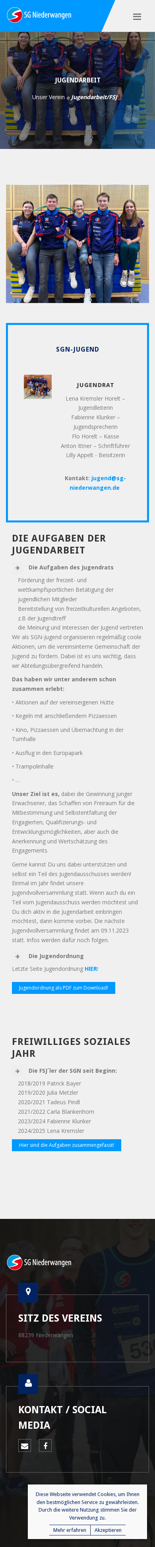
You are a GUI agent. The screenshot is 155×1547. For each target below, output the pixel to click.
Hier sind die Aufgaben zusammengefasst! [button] (66, 1145)
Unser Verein (48, 97)
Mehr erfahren (69, 1530)
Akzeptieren (108, 1530)
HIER (91, 968)
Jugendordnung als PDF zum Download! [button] (63, 987)
